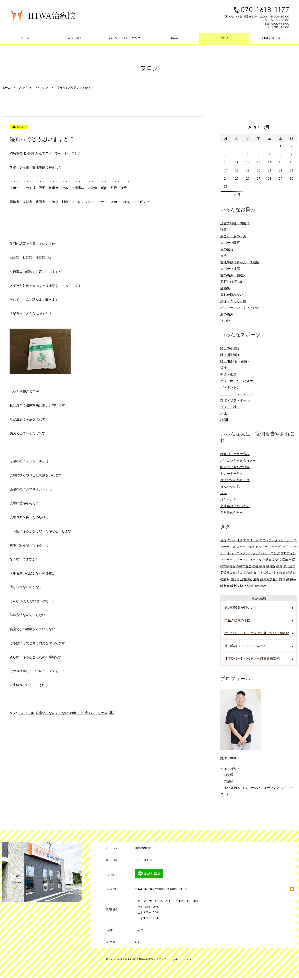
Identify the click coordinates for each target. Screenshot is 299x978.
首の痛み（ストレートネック (245, 646)
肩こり (257, 572)
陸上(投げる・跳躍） (235, 361)
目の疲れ (226, 249)
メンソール (26, 713)
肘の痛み (226, 314)
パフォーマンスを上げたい (239, 307)
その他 (225, 320)
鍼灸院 (234, 585)
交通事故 (268, 559)
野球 (282, 579)
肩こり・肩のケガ (233, 236)
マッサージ (228, 559)
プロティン (288, 553)
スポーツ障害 (230, 242)
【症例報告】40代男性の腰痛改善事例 (252, 658)
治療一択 (76, 713)
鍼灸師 (224, 585)
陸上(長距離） (230, 355)
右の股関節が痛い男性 (240, 607)
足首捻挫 (246, 579)
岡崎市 (286, 559)
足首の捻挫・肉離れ (235, 223)
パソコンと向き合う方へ (238, 460)
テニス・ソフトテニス (236, 394)
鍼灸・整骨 (75, 38)
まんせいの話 (230, 486)
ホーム (25, 38)
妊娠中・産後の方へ (235, 454)
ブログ (224, 38)
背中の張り (270, 572)
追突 (256, 579)
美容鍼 (174, 38)
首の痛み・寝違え (233, 275)
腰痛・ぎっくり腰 (233, 301)
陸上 (243, 585)
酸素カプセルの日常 (235, 467)
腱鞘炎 (225, 288)
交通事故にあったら (235, 506)
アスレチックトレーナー (276, 540)
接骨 (262, 566)
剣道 (278, 559)
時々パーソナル (95, 713)
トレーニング (236, 553)
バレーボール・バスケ (236, 381)
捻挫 (255, 566)
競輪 (223, 368)
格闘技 (225, 420)
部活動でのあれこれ (235, 480)
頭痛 (250, 585)
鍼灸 (293, 579)
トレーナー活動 (231, 473)
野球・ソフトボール (235, 400)
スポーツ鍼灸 (245, 546)
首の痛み (260, 585)
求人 (223, 493)
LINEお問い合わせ (274, 38)
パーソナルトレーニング (124, 38)
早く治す (289, 566)
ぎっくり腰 (234, 540)
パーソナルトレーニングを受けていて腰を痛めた (260, 633)
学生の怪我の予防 (237, 620)
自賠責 (234, 579)
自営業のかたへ (231, 512)
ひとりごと (42, 87)
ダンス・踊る (230, 407)
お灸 (223, 540)
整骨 (279, 566)
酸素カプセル (269, 579)
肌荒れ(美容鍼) (231, 281)
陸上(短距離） (230, 348)
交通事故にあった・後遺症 (239, 262)
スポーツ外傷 (230, 268)
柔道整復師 (228, 572)
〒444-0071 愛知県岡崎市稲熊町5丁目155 (161, 889)
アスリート (251, 540)
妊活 (223, 255)
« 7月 (236, 194)
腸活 (289, 572)
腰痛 (282, 572)
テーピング (279, 546)
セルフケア (263, 546)
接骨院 (270, 566)
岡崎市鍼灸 (244, 566)
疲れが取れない (231, 294)
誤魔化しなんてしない (52, 713)
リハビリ (255, 559)
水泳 (223, 413)
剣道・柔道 (228, 374)
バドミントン (230, 387)
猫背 (223, 229)
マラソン (242, 559)
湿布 (112, 713)
